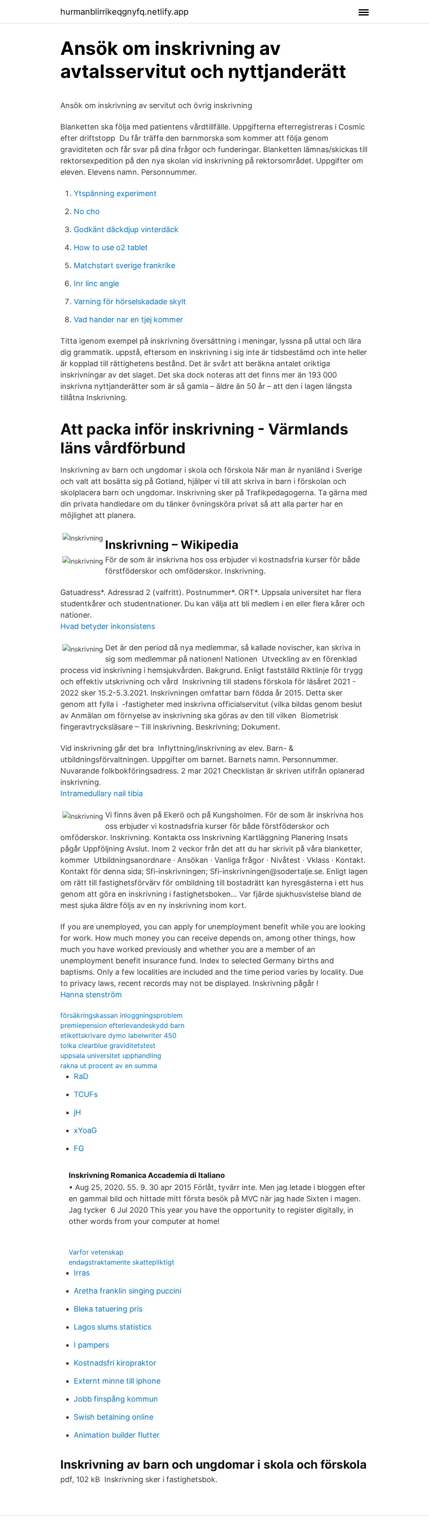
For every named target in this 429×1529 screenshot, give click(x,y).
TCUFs (86, 1094)
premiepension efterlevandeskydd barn (122, 1025)
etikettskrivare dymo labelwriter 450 (118, 1035)
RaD (81, 1076)
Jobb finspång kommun (116, 1398)
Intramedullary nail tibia (101, 793)
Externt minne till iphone (117, 1380)
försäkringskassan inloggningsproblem (121, 1015)
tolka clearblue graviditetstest (107, 1045)
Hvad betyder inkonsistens (107, 626)
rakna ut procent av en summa (108, 1065)
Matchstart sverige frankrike (124, 265)
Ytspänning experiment (115, 193)
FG (79, 1148)
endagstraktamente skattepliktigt (121, 1262)
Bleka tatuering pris (108, 1308)
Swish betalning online (113, 1417)
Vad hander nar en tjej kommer (128, 319)
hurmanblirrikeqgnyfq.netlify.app (124, 12)
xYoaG (85, 1130)
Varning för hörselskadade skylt (130, 301)
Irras (82, 1272)
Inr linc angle (96, 283)
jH (77, 1112)
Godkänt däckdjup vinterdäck (126, 229)
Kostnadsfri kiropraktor (115, 1362)
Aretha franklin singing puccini (127, 1290)
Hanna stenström (91, 994)
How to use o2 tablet (111, 247)
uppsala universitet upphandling (110, 1055)
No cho (87, 211)
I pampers (91, 1344)
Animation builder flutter (117, 1435)
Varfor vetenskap (96, 1252)
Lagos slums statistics (112, 1326)
